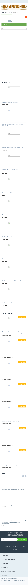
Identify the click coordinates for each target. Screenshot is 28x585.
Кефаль (4, 258)
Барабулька (5, 214)
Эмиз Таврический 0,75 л (8, 377)
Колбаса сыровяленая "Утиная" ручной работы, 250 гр (12, 125)
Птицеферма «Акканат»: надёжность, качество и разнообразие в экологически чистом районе (13, 488)
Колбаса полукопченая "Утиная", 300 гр (12, 280)
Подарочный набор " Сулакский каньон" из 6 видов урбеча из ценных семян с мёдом (14, 332)
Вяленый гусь (5, 443)
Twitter (23, 546)
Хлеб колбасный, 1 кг (7, 303)
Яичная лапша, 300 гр (8, 192)
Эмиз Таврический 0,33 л (8, 399)
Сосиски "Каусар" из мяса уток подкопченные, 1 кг (10, 170)
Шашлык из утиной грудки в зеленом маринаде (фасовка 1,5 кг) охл (12, 101)
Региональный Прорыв (7, 505)
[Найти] (26, 17)
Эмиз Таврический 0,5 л (8, 355)
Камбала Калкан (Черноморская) (10, 236)
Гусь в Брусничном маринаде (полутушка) (13, 465)
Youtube (15, 549)
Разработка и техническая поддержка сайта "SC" (13, 580)
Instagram (15, 546)
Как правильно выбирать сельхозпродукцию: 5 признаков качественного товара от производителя (13, 522)
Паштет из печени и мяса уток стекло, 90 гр (13, 147)
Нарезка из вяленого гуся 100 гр (10, 421)
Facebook (7, 546)
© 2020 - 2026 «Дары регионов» (9, 578)
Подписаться (21, 539)
